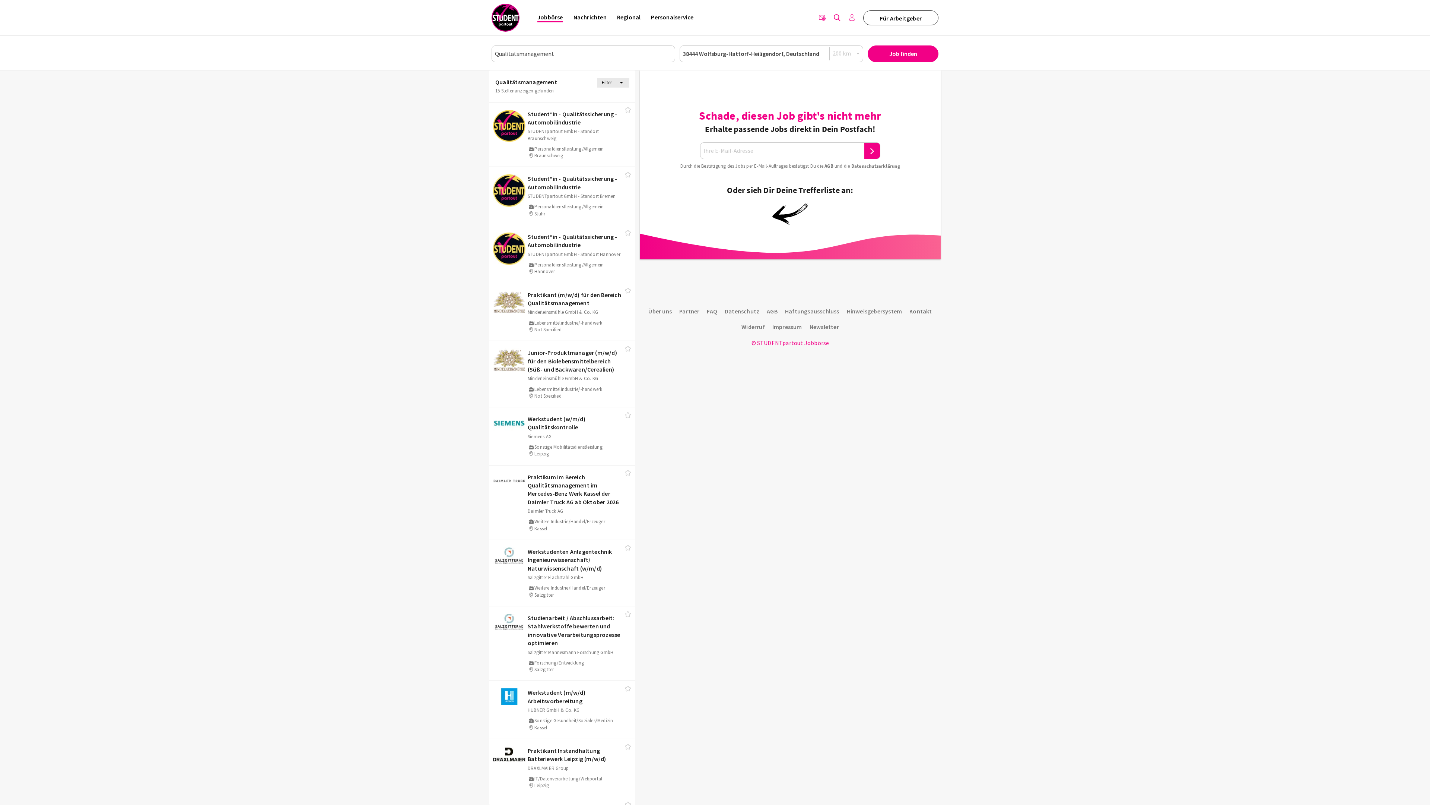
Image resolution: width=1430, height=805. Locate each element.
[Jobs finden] (837, 17)
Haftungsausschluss (812, 311)
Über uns (660, 311)
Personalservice (672, 17)
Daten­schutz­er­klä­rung (875, 166)
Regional (629, 17)
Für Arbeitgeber (901, 18)
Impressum (787, 327)
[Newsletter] (822, 17)
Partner (689, 311)
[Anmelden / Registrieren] (852, 17)
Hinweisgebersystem (874, 311)
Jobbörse (550, 17)
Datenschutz (742, 311)
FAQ (712, 311)
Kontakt (920, 311)
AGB (828, 166)
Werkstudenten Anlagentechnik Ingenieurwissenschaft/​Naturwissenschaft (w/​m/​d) (570, 560)
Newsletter (824, 327)
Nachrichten (590, 17)
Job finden (903, 53)
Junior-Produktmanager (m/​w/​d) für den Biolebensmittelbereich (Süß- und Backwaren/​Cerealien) (572, 361)
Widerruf (753, 327)
